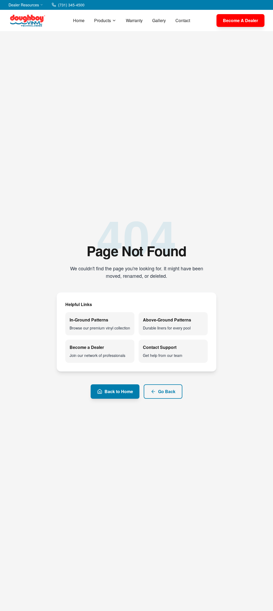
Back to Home (119, 391)
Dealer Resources (24, 4)
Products (102, 20)
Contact (182, 20)
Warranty (134, 20)
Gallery (159, 20)
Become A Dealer (240, 20)
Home (79, 20)
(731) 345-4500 (71, 4)
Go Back (166, 391)
